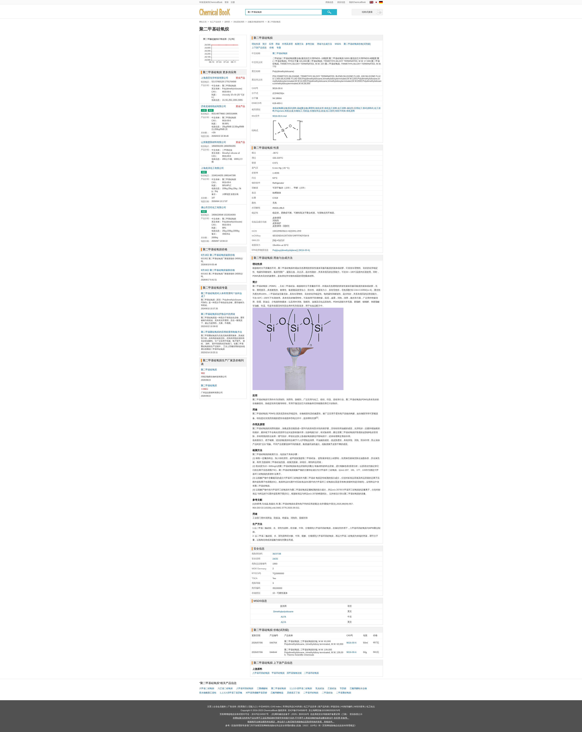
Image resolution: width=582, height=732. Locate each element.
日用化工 (358, 108)
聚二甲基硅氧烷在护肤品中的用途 (218, 314)
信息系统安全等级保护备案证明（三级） (329, 714)
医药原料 (292, 108)
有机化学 (319, 108)
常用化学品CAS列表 (292, 706)
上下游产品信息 (259, 47)
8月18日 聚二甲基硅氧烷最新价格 (218, 255)
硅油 (323, 111)
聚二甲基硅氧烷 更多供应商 (219, 72)
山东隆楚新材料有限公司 (213, 142)
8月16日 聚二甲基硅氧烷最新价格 (218, 270)
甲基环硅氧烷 (278, 673)
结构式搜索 (367, 12)
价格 (271, 47)
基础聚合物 (302, 108)
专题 (279, 47)
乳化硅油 (320, 688)
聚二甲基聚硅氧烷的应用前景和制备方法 (221, 332)
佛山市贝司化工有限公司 (213, 207)
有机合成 (289, 111)
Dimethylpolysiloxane (283, 611)
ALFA (283, 617)
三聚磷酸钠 (262, 688)
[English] (371, 2)
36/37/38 (277, 554)
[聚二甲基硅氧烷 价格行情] (222, 51)
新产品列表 (323, 706)
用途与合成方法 (324, 44)
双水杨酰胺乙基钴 (207, 692)
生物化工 (298, 111)
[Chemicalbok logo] (215, 12)
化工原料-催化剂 (345, 108)
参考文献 (310, 44)
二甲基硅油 (327, 692)
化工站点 (370, 706)
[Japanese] (376, 2)
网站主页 (203, 22)
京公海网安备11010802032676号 (324, 710)
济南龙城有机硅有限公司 (213, 106)
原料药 (227, 22)
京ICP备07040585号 (297, 710)
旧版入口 (252, 706)
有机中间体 (340, 111)
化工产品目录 (215, 22)
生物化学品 (315, 111)
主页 (209, 706)
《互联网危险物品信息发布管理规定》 (339, 725)
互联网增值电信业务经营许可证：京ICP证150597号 (244, 714)
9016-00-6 (351, 642)
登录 (227, 2)
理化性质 (256, 44)
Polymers (279, 111)
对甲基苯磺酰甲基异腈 (256, 692)
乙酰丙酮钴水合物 (358, 688)
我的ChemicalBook (357, 2)
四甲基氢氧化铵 (294, 673)
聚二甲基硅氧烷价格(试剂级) (357, 44)
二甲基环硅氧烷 (311, 673)
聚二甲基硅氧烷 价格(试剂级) (271, 629)
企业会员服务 (219, 706)
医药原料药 (368, 108)
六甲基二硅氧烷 (206, 688)
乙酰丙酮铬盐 (277, 692)
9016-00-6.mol (280, 116)
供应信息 (341, 2)
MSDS (338, 44)
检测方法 (299, 44)
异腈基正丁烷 (293, 692)
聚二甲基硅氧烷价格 (215, 249)
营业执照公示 (356, 714)
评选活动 (335, 706)
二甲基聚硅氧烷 (343, 692)
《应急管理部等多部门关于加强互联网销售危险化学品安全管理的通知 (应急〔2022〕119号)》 (274, 725)
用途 (278, 44)
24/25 (275, 559)
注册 (233, 2)
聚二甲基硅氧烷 (274, 22)
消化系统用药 (238, 22)
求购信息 (329, 2)
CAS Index (276, 706)
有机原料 (350, 111)
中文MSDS (264, 706)
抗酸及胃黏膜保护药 (256, 22)
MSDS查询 (359, 706)
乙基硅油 (332, 688)
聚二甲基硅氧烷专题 (215, 287)
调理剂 (311, 108)
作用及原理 (287, 44)
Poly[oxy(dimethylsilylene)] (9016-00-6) (291, 250)
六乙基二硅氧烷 (225, 688)
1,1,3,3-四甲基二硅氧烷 (301, 688)
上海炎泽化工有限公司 (212, 168)
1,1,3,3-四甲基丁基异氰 (231, 692)
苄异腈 (343, 688)
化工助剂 (330, 111)
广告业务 (232, 706)
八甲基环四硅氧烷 (261, 673)
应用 (271, 44)
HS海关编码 (346, 706)
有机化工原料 (330, 108)
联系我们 (242, 706)
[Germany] (381, 2)
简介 (265, 44)
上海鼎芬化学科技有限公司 (214, 77)
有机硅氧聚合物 (280, 108)
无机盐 (306, 111)
